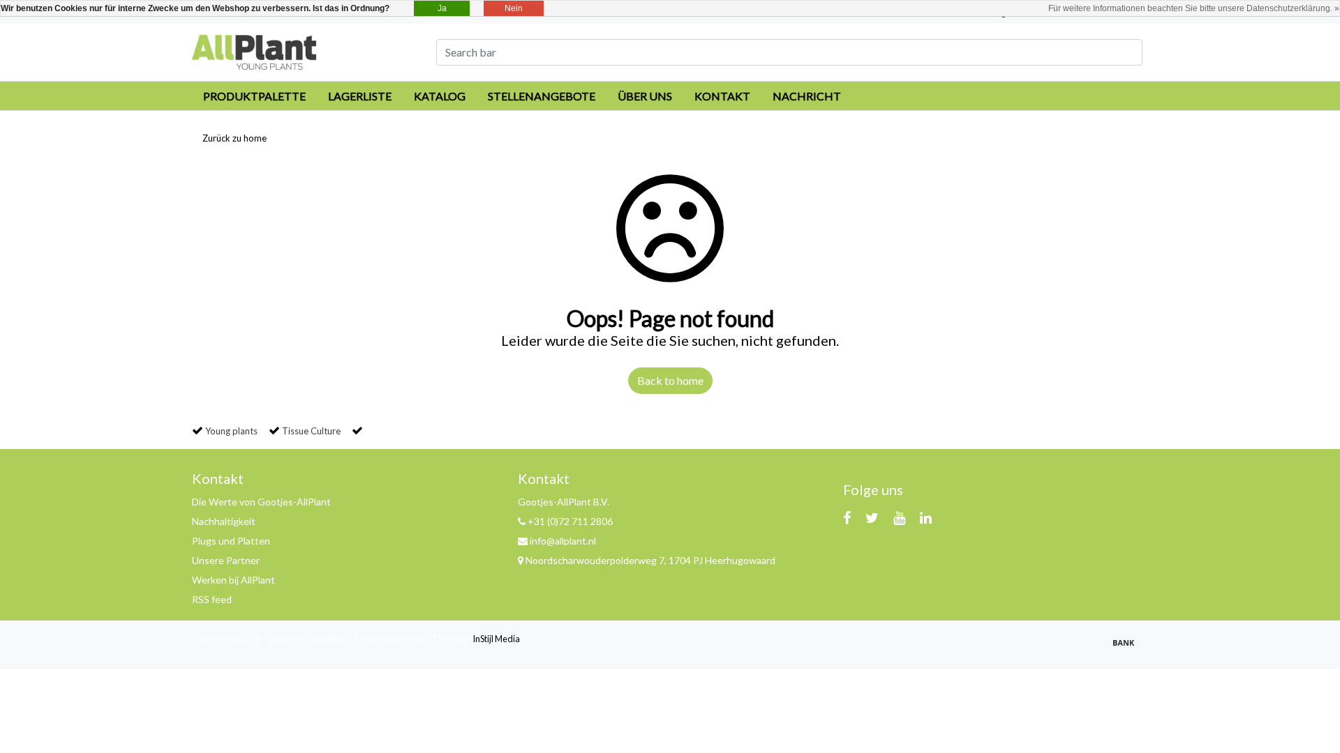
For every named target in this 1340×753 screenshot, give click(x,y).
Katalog (440, 95)
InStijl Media (496, 638)
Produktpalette (254, 95)
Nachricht (807, 95)
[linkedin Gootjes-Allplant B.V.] (926, 517)
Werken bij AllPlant (233, 580)
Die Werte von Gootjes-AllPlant (261, 502)
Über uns (645, 95)
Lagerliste (360, 95)
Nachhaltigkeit (223, 521)
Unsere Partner (226, 560)
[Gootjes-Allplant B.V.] (254, 50)
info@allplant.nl (563, 541)
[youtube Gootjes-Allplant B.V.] (899, 517)
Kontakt (722, 95)
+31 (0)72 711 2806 (569, 521)
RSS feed (212, 599)
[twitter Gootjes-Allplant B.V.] (872, 517)
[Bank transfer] (1127, 648)
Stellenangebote (541, 95)
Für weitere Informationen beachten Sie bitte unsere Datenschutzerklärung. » (1193, 8)
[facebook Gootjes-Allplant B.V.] (847, 517)
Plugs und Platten (231, 541)
